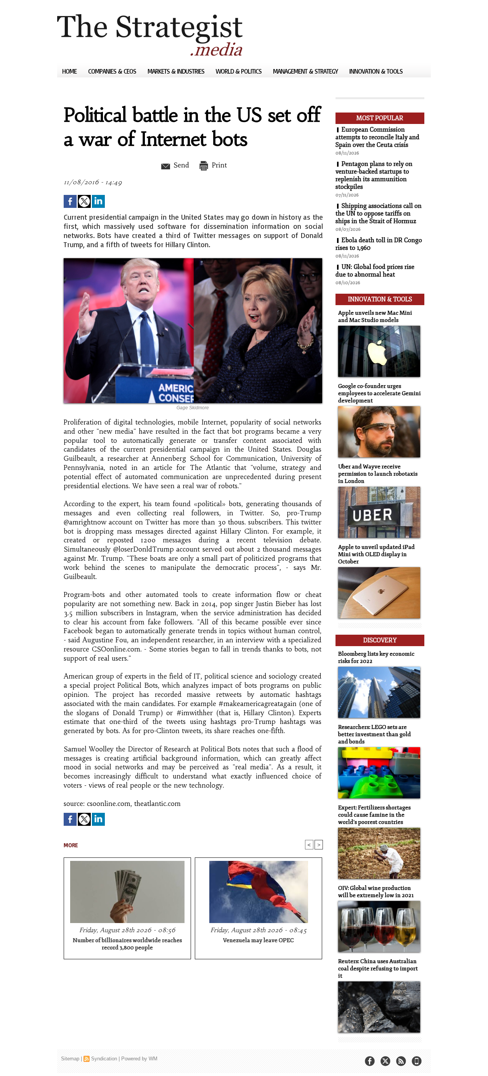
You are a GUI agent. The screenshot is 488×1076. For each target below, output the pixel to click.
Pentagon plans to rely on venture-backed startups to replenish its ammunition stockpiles (374, 175)
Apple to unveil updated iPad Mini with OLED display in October (376, 554)
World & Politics (239, 71)
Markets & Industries (177, 71)
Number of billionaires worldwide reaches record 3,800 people (127, 944)
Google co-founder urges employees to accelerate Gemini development (379, 393)
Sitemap (70, 1059)
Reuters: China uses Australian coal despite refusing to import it (378, 968)
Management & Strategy (306, 71)
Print (218, 165)
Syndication (104, 1059)
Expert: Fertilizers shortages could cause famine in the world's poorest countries (374, 815)
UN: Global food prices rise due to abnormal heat (375, 270)
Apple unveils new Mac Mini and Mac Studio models (375, 316)
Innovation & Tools (376, 71)
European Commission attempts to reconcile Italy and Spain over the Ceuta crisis (377, 137)
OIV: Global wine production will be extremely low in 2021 (376, 892)
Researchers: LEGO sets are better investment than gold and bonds (374, 734)
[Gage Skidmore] (193, 260)
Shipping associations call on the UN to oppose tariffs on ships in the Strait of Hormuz (379, 213)
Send (180, 165)
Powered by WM (139, 1059)
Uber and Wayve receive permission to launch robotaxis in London (377, 474)
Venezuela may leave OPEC (258, 940)
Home (70, 71)
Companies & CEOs (113, 71)
